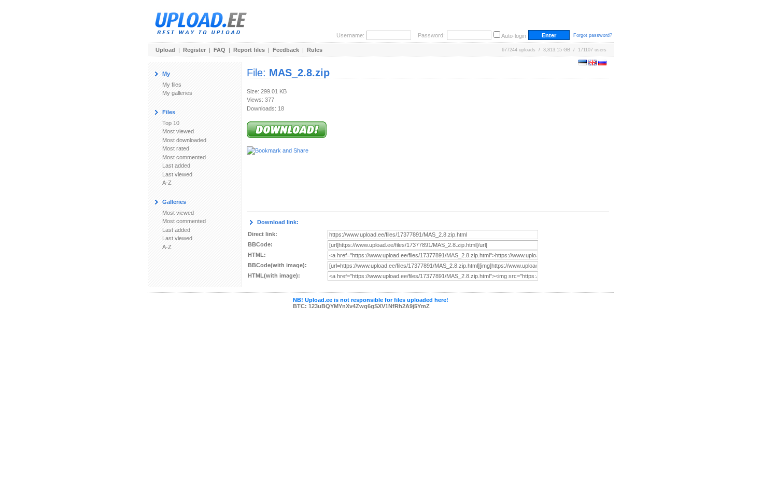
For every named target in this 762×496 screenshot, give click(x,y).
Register (194, 50)
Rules (314, 50)
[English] (592, 63)
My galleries (177, 93)
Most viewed (178, 131)
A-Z (167, 183)
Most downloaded (184, 140)
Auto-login (513, 36)
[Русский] (602, 63)
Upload (165, 50)
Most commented (184, 157)
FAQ (219, 50)
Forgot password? (592, 35)
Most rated (175, 148)
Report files (249, 50)
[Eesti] (582, 63)
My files (171, 84)
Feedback (286, 50)
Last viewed (177, 174)
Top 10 (170, 123)
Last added (176, 165)
